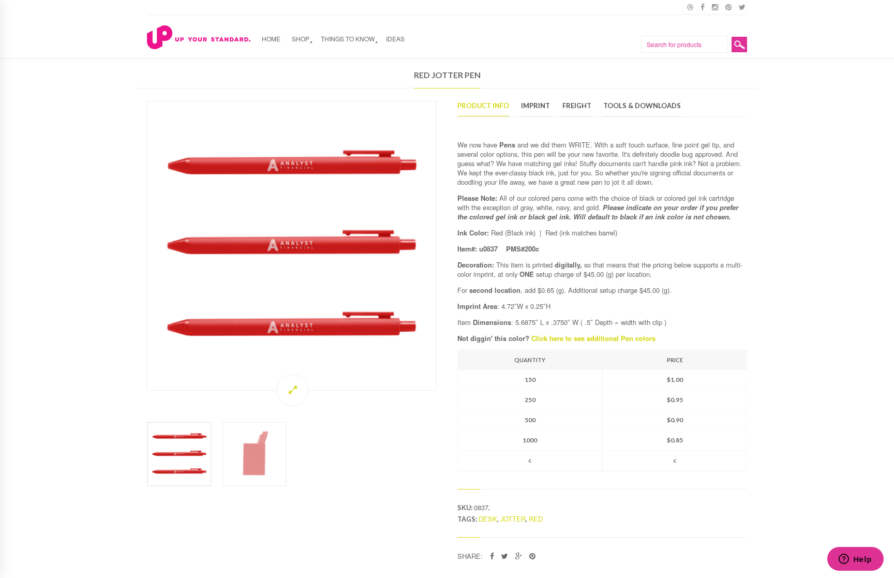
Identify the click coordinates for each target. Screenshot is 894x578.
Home (271, 38)
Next (447, 245)
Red (536, 519)
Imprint (535, 106)
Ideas (395, 38)
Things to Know (348, 38)
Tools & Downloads (642, 106)
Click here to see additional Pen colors (593, 338)
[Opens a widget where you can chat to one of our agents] (855, 560)
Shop (300, 38)
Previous (136, 245)
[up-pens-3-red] (292, 246)
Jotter (513, 519)
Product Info (483, 106)
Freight (576, 106)
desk (488, 519)
